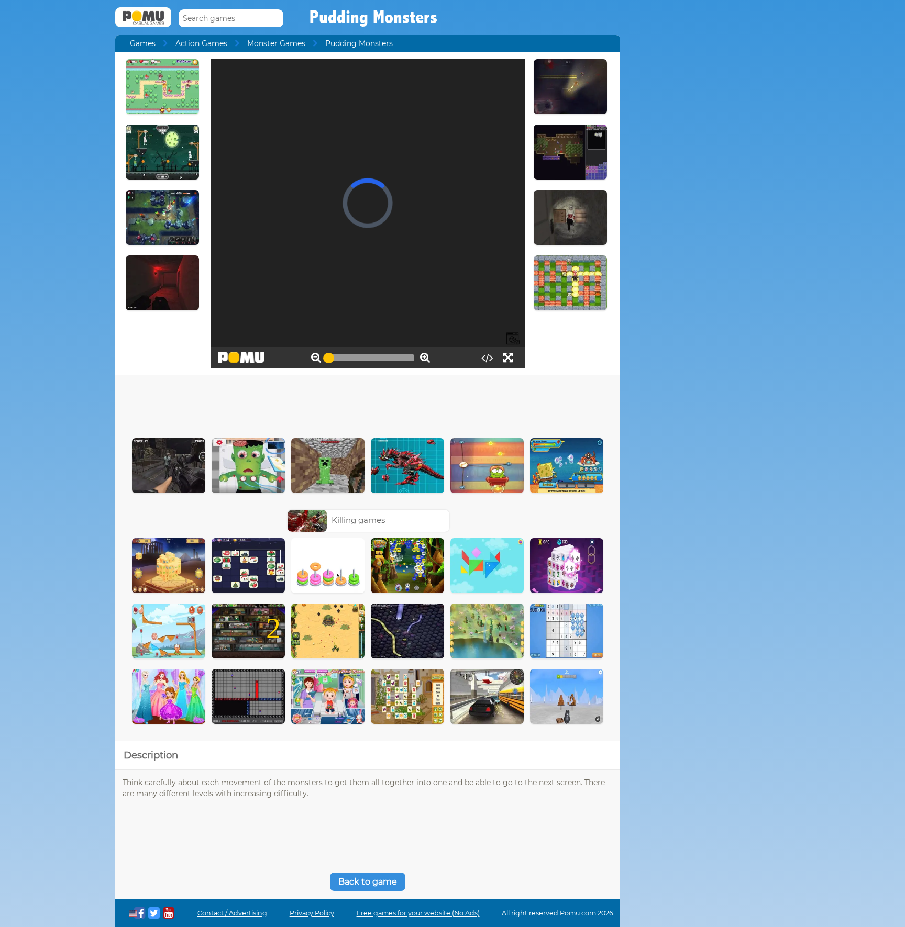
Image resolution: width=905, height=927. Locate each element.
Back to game (367, 882)
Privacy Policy (312, 913)
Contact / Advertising (232, 913)
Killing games (358, 520)
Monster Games (276, 43)
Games (143, 43)
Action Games (201, 43)
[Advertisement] (367, 404)
